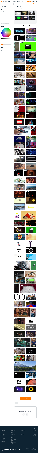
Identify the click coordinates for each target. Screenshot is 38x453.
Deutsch (34, 434)
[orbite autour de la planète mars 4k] (31, 382)
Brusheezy (3, 430)
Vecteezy (2, 431)
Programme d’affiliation (13, 434)
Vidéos (14, 1)
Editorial (18, 1)
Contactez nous (23, 431)
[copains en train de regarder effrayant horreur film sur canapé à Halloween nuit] (31, 375)
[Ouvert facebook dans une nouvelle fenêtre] (10, 449)
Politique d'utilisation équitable (31, 450)
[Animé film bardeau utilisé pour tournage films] (19, 250)
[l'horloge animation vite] (31, 194)
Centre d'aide (23, 430)
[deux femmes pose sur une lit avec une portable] (31, 75)
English (34, 430)
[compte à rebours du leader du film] (19, 109)
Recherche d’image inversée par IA (4, 439)
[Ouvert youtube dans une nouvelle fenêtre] (19, 449)
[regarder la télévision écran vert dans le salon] (31, 280)
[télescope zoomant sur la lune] (19, 139)
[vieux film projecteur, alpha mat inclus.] (19, 274)
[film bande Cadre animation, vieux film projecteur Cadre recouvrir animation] (19, 38)
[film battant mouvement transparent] (31, 351)
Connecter (33, 1)
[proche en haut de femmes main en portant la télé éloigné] (22, 130)
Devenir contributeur (23, 435)
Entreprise (3, 434)
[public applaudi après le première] (31, 180)
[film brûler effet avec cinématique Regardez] (31, 237)
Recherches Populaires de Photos (13, 439)
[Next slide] (35, 26)
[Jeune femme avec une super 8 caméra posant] (30, 122)
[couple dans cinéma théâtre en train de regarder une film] (19, 145)
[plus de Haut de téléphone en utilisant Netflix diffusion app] (19, 321)
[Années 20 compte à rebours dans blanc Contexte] (19, 257)
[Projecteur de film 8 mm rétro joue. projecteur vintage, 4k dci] (19, 88)
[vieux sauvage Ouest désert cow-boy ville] (19, 166)
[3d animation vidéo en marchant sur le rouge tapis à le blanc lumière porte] (31, 304)
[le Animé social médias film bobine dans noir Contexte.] (31, 250)
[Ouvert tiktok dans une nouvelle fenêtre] (16, 449)
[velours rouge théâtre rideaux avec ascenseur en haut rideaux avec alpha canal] (28, 288)
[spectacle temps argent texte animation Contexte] (19, 230)
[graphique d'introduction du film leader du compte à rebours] (31, 327)
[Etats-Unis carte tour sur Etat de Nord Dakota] (31, 109)
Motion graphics (18, 25)
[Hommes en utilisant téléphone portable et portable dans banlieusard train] (19, 159)
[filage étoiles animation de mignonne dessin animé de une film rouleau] (17, 215)
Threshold (3, 43)
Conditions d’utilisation (33, 449)
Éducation (3, 435)
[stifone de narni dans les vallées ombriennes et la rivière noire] (31, 139)
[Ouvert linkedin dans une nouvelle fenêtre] (13, 449)
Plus (22, 1)
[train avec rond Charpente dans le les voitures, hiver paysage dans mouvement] (19, 207)
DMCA (12, 432)
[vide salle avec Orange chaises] (19, 194)
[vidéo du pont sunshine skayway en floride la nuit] (19, 68)
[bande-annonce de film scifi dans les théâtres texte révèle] (19, 31)
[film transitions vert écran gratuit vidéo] (31, 38)
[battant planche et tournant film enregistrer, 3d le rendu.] (31, 82)
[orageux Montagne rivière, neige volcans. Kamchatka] (25, 366)
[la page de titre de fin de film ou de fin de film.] (31, 152)
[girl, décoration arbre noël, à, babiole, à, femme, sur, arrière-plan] (31, 200)
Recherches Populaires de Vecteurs (13, 437)
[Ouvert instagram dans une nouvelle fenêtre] (12, 449)
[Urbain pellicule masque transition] (19, 152)
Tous (3, 11)
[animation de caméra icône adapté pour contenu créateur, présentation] (19, 382)
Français (34, 435)
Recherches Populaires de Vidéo (13, 442)
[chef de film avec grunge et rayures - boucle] (31, 115)
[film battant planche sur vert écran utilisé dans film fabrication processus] (28, 46)
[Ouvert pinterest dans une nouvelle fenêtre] (15, 449)
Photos (9, 1)
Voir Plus (32, 18)
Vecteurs (4, 1)
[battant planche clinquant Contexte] (33, 130)
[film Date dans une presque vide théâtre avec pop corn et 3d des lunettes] (19, 334)
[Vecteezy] (1, 1)
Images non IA (5, 14)
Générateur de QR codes (3, 444)
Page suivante (25, 398)
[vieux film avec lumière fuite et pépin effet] (19, 327)
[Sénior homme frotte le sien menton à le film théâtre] (31, 55)
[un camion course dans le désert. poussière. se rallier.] (31, 166)
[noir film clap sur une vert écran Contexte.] (31, 230)
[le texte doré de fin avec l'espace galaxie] (19, 55)
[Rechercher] (33, 4)
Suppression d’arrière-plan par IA (4, 442)
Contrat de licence (13, 431)
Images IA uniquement (6, 12)
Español (34, 431)
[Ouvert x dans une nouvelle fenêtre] (18, 449)
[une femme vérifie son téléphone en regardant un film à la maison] (31, 145)
